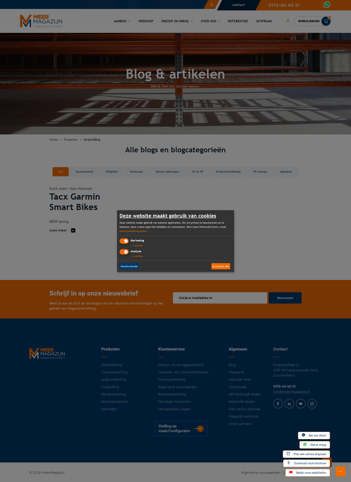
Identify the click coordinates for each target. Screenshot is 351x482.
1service (137, 245)
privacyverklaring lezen (133, 230)
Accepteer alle (220, 266)
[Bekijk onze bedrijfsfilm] (340, 471)
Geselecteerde (129, 266)
